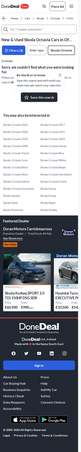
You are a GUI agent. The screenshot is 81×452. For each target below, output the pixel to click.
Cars (27, 18)
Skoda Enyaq (48, 195)
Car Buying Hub (14, 383)
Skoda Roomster (13, 210)
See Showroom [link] (13, 238)
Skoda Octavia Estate (53, 181)
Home (14, 18)
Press (45, 377)
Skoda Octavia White (53, 160)
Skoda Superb (11, 195)
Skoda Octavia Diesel (53, 146)
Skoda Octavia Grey (15, 160)
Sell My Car (49, 389)
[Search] (5, 29)
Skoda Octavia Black (15, 167)
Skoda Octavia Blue (52, 153)
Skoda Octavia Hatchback (56, 174)
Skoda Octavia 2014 (15, 139)
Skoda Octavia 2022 (15, 124)
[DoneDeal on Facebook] (13, 353)
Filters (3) (15, 50)
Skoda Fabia (10, 202)
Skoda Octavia (61, 50)
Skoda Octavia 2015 (52, 131)
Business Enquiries (16, 389)
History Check (13, 396)
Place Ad (57, 6)
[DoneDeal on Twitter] (26, 353)
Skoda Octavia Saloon (16, 181)
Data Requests (14, 402)
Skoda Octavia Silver (15, 174)
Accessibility (12, 408)
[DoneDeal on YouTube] (39, 353)
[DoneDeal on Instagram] (64, 353)
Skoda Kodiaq (48, 210)
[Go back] (4, 18)
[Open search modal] (44, 6)
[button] (60, 75)
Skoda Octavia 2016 (15, 131)
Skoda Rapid (47, 202)
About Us (10, 377)
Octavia (55, 18)
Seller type (36, 50)
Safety (46, 396)
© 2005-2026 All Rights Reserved (24, 429)
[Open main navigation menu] (72, 6)
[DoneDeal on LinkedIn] (51, 353)
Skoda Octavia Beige (53, 167)
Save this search (42, 97)
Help (44, 383)
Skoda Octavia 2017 (52, 124)
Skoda (40, 18)
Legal (6, 435)
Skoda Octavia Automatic (18, 188)
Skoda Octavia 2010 (52, 139)
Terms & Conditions (54, 435)
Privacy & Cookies (26, 435)
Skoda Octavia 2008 (15, 146)
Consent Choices (53, 402)
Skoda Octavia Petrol (16, 153)
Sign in (39, 365)
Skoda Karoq (48, 188)
